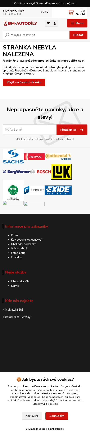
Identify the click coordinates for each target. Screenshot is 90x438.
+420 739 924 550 (13, 10)
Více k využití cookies (45, 404)
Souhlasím (56, 416)
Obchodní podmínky (23, 244)
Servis (15, 286)
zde (61, 428)
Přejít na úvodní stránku (24, 82)
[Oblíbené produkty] (48, 23)
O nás (14, 235)
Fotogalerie (18, 253)
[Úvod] (20, 23)
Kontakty (16, 257)
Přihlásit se (68, 130)
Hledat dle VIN (20, 281)
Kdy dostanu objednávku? (26, 240)
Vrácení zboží (19, 248)
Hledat (78, 35)
